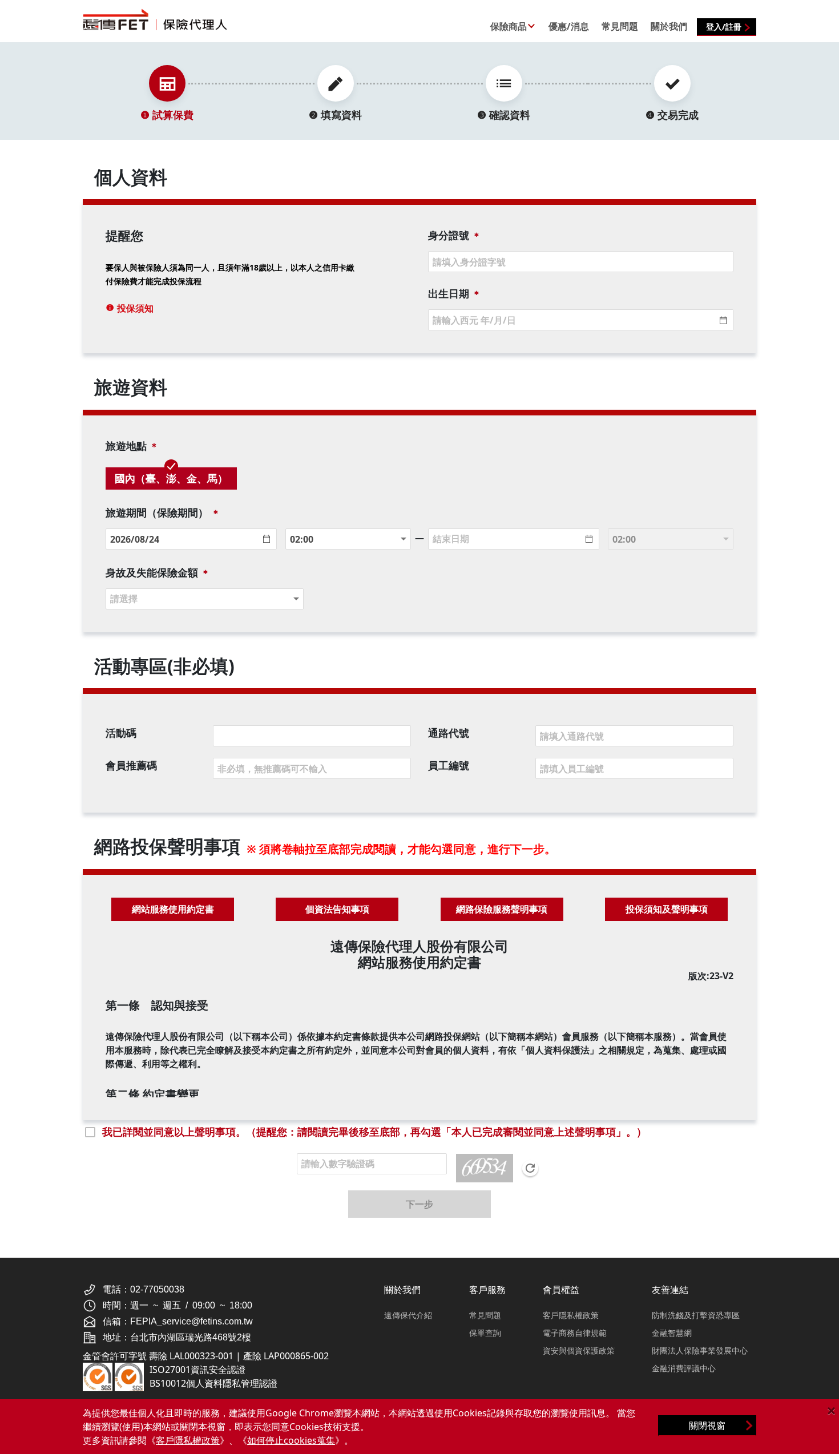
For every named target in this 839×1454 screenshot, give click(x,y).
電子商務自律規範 (575, 1332)
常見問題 (485, 1315)
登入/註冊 (723, 26)
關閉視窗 (707, 1425)
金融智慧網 (672, 1332)
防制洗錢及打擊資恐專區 (696, 1315)
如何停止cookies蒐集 (291, 1440)
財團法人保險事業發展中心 (700, 1350)
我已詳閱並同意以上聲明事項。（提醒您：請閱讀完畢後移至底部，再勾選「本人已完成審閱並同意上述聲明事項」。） (374, 1131)
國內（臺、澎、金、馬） (171, 478)
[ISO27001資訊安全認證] (97, 1376)
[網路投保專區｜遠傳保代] (169, 19)
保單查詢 (485, 1332)
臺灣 (182, 443)
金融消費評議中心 (684, 1368)
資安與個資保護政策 (579, 1350)
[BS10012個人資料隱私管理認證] (129, 1376)
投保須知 (134, 308)
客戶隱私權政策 (571, 1315)
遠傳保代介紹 (408, 1315)
